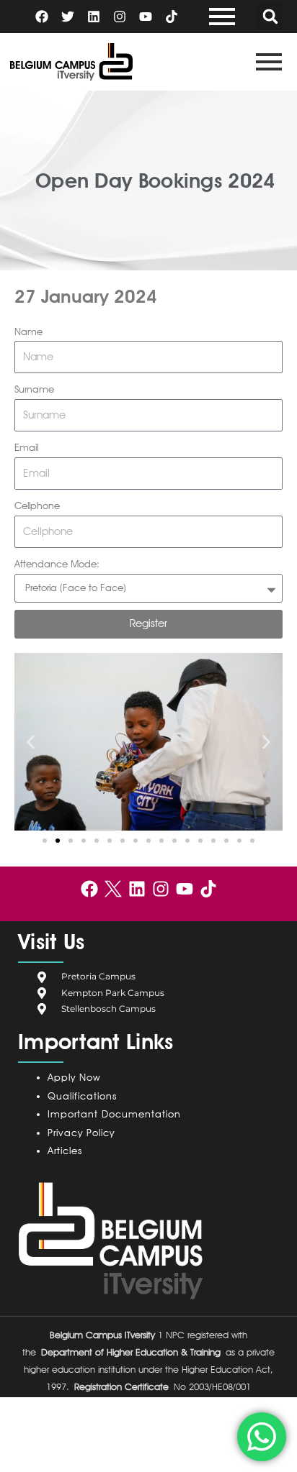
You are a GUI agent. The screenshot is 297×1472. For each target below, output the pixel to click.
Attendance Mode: (56, 564)
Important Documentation (114, 1114)
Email (26, 447)
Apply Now (74, 1077)
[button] (270, 16)
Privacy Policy (84, 1132)
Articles (65, 1150)
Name (28, 331)
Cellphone (37, 505)
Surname (34, 389)
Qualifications (82, 1096)
